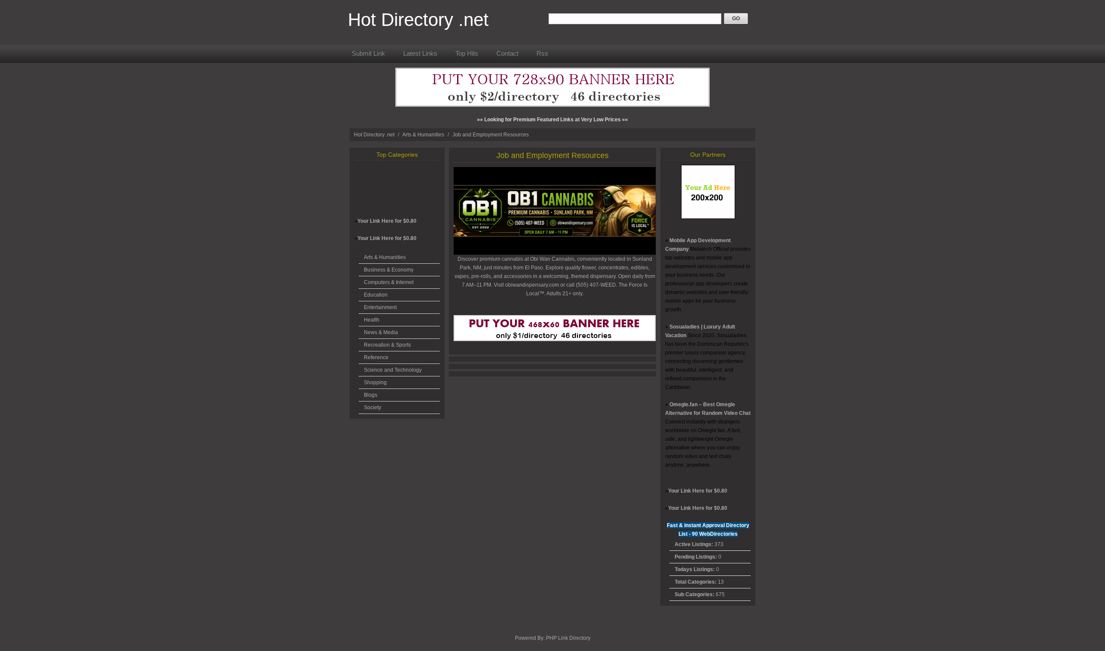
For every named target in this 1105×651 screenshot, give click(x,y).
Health (371, 320)
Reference (376, 357)
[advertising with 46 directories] (708, 217)
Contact (507, 53)
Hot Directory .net (418, 19)
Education (376, 295)
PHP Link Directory (568, 638)
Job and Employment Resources (490, 135)
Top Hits (466, 53)
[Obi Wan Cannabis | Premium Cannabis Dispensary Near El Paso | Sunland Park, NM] (555, 253)
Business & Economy (389, 270)
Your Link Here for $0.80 (387, 221)
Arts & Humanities (423, 135)
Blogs (370, 395)
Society (372, 408)
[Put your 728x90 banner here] (552, 105)
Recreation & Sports (387, 345)
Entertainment (380, 307)
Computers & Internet (389, 282)
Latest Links (420, 53)
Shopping (375, 382)
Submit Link (368, 53)
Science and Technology (393, 370)
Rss (542, 53)
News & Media (381, 332)
